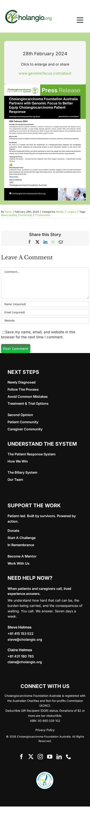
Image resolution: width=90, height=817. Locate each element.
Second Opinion (20, 415)
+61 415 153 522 (20, 633)
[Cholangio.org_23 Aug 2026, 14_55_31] (28, 10)
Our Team (15, 479)
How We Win (18, 461)
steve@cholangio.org (25, 639)
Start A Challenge (22, 538)
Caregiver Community (25, 429)
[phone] (68, 756)
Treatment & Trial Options (28, 403)
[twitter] (30, 756)
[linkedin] (59, 756)
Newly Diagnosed (22, 382)
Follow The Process (23, 389)
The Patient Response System (31, 454)
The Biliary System (22, 472)
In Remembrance (21, 545)
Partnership (25, 215)
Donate (13, 530)
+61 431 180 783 (21, 656)
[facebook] (21, 756)
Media (59, 211)
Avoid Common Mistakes (28, 396)
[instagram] (40, 756)
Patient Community (23, 422)
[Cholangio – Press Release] (45, 86)
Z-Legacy (70, 211)
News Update (9, 215)
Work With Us (19, 563)
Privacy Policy (45, 730)
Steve (8, 211)
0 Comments (42, 215)
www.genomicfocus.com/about (45, 73)
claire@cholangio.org (25, 662)
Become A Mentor (22, 556)
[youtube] (49, 756)
